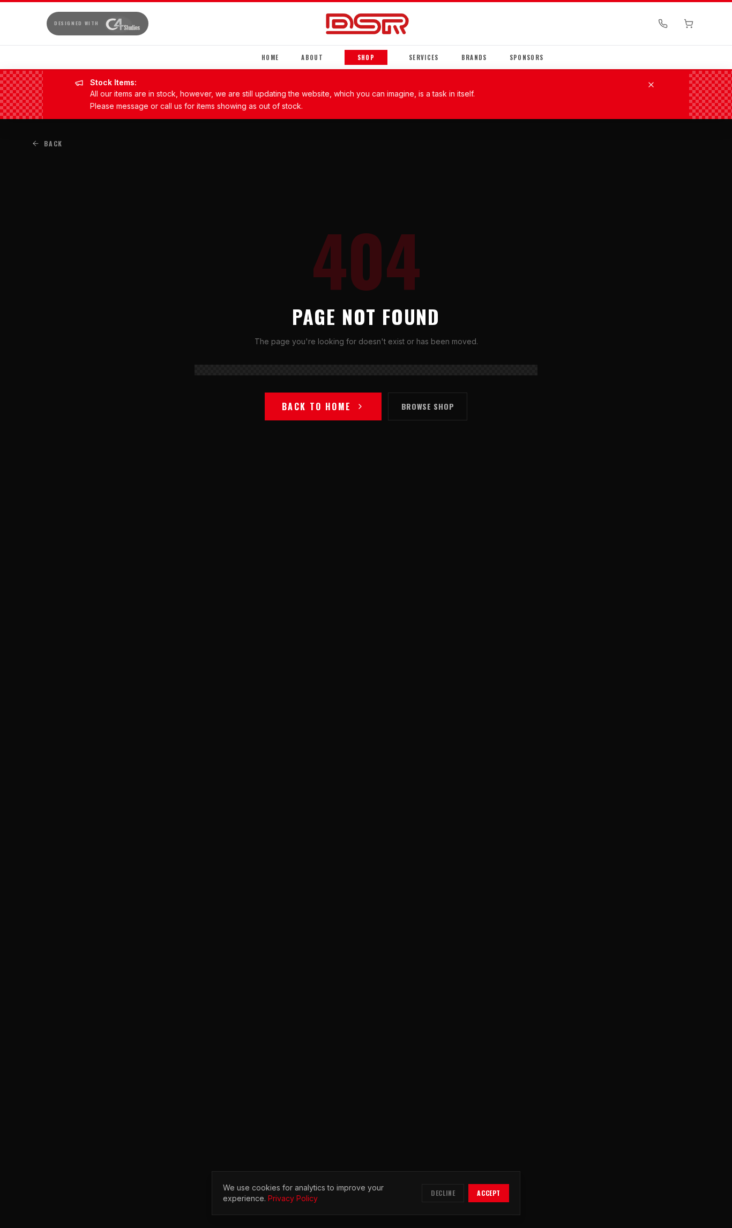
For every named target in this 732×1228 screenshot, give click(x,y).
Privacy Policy (293, 1198)
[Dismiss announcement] (651, 84)
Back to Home (317, 406)
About (312, 57)
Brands (474, 57)
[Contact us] (663, 23)
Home (270, 57)
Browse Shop (427, 406)
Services (424, 57)
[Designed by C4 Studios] (122, 23)
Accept (489, 1192)
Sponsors (527, 57)
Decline (443, 1192)
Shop (366, 57)
